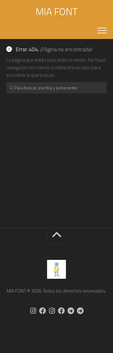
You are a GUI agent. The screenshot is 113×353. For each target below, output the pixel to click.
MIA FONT (56, 11)
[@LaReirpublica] (51, 310)
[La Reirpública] (61, 310)
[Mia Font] (42, 310)
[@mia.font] (33, 310)
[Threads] (80, 310)
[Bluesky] (70, 310)
